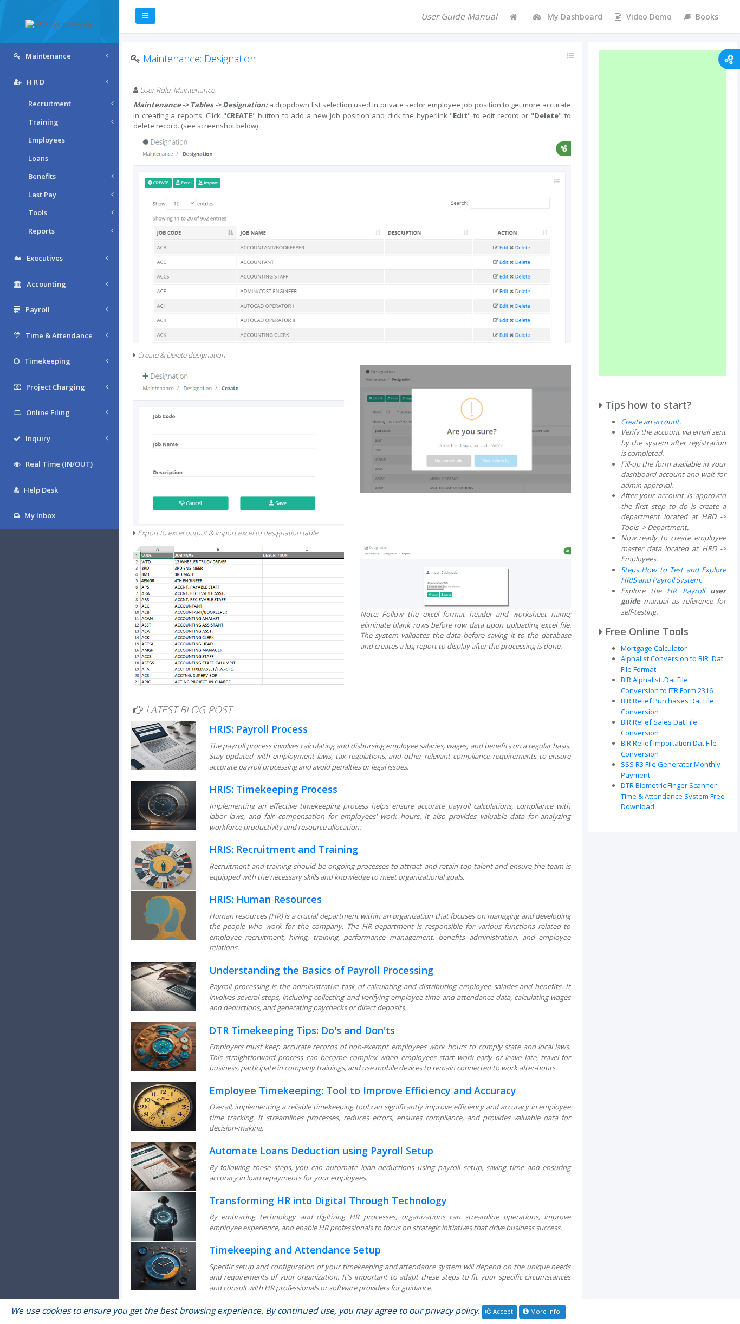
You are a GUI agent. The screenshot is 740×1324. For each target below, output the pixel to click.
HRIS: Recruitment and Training (283, 849)
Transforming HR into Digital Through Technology (328, 1200)
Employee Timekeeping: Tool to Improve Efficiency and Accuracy (362, 1090)
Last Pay (42, 194)
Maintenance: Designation (199, 58)
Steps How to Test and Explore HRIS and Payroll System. (673, 575)
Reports (41, 231)
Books (707, 16)
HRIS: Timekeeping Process (273, 789)
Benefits (42, 176)
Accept (502, 1311)
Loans (38, 158)
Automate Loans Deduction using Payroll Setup (321, 1150)
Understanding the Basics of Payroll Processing (321, 970)
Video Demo (649, 16)
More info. (545, 1311)
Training (43, 122)
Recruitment (49, 103)
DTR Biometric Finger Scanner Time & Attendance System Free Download (673, 795)
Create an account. (651, 422)
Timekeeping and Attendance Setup (295, 1249)
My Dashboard (573, 16)
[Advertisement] (662, 213)
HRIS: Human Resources (265, 899)
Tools (37, 212)
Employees (46, 140)
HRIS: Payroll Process (258, 728)
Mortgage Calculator (654, 648)
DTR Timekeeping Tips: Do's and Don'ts (302, 1030)
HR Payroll (685, 591)
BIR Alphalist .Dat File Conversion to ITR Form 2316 (667, 685)
